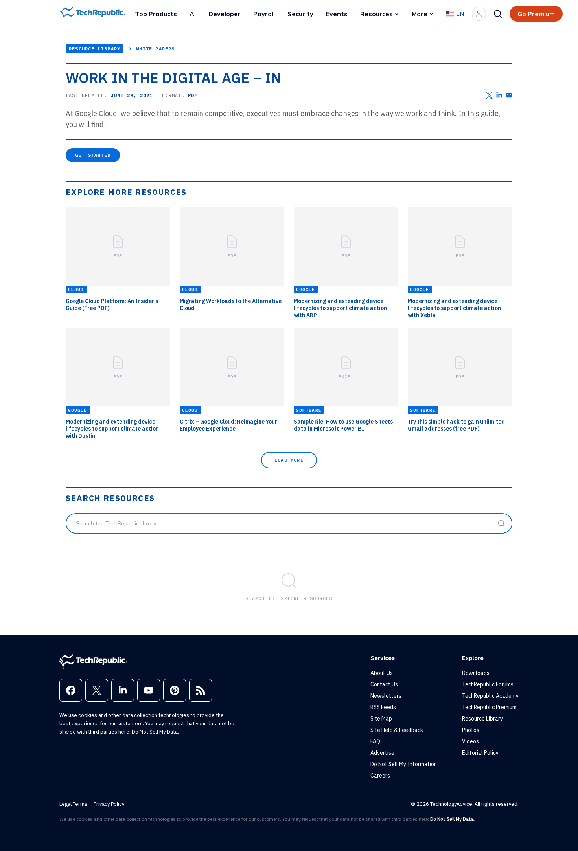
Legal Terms (73, 804)
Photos (470, 730)
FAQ (375, 741)
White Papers (155, 48)
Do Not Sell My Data (155, 731)
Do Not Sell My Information (403, 764)
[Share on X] (489, 95)
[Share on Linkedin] (499, 95)
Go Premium (536, 14)
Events (337, 14)
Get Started (92, 155)
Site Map (381, 718)
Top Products (156, 14)
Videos (470, 741)
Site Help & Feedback (396, 730)
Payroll (264, 14)
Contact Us (384, 684)
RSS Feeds (383, 707)
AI (193, 14)
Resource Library (94, 48)
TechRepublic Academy (490, 695)
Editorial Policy (480, 752)
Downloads (476, 673)
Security (300, 14)
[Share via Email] (509, 95)
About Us (381, 673)
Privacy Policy (109, 804)
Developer (224, 14)
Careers (380, 775)
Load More (289, 460)
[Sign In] (479, 14)
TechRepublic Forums (488, 684)
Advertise (382, 752)
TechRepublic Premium (489, 707)
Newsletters (385, 695)
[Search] (498, 14)
